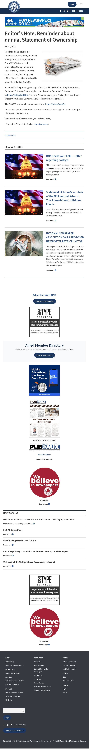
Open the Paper (44, 455)
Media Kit (8, 700)
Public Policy (9, 662)
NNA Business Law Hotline (14, 681)
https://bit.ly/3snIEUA (17, 95)
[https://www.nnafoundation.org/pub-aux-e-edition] (44, 418)
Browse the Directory (44, 355)
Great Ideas (38, 675)
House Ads (37, 679)
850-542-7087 (21, 725)
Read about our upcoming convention (18, 524)
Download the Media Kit (44, 301)
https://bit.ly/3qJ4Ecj (55, 104)
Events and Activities (12, 673)
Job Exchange (39, 683)
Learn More (43, 504)
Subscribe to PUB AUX (44, 459)
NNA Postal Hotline (12, 684)
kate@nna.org (41, 124)
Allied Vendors (39, 665)
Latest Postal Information (14, 665)
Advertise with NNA (44, 295)
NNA (64, 677)
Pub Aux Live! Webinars (42, 690)
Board (65, 693)
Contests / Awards (69, 665)
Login (72, 4)
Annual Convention (69, 662)
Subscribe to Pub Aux (12, 696)
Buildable (83, 741)
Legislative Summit (69, 669)
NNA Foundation (68, 681)
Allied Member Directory (44, 345)
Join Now (8, 677)
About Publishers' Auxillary (14, 693)
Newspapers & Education (42, 687)
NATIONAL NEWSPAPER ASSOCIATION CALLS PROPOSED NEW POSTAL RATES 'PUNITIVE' (65, 237)
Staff (64, 689)
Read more (50, 179)
